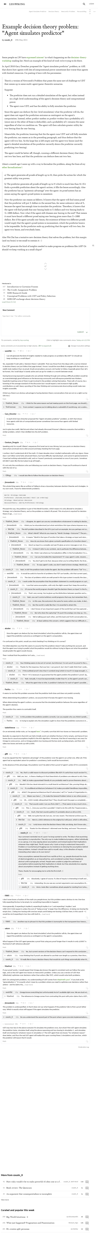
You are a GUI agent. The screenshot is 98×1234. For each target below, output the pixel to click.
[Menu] (5, 4)
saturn (7, 929)
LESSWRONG (17, 4)
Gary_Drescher (10, 414)
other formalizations (11, 168)
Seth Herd (74, 1182)
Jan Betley (74, 1229)
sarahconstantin (72, 1217)
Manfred (8, 966)
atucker (8, 629)
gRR (6, 754)
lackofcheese (10, 728)
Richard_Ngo (73, 1223)
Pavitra (7, 690)
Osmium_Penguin (12, 443)
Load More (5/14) (9, 302)
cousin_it (8, 40)
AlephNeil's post (63, 980)
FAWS (7, 896)
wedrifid (8, 351)
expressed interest (35, 58)
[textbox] (45, 319)
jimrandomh (10, 482)
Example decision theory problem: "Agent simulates (40, 30)
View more (5, 1200)
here (38, 732)
